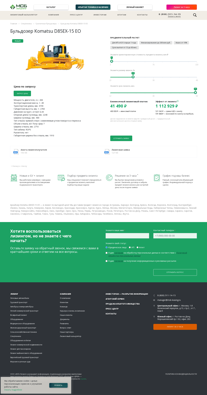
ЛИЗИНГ (14, 294)
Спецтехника (26, 23)
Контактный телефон (163, 230)
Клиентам (64, 302)
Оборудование (16, 319)
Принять (58, 385)
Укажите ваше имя (115, 230)
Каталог (50, 7)
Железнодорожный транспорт (23, 328)
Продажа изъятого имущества (123, 303)
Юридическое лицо (117, 247)
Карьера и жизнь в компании (72, 311)
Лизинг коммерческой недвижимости (26, 345)
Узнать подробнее (13, 389)
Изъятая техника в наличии (93, 7)
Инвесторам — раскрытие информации (127, 294)
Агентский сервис (115, 299)
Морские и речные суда (20, 361)
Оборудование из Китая (20, 340)
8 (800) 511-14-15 (170, 14)
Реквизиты (64, 323)
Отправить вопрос (175, 272)
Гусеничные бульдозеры (46, 23)
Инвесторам (100, 15)
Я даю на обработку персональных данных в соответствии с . (147, 254)
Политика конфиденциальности (181, 374)
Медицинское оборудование (22, 323)
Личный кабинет (135, 7)
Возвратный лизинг (18, 315)
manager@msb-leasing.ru (169, 300)
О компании (65, 298)
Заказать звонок (174, 16)
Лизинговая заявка (121, 149)
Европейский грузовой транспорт (24, 357)
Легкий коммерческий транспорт (24, 311)
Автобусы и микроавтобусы (21, 306)
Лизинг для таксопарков (20, 349)
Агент (142, 247)
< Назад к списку (19, 166)
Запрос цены (22, 93)
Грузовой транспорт (18, 302)
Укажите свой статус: (116, 243)
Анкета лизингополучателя (34, 149)
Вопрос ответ (65, 328)
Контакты (142, 15)
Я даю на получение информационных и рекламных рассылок (142, 261)
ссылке (83, 379)
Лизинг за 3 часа (182, 7)
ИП (132, 247)
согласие (118, 252)
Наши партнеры (67, 332)
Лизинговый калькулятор (23, 15)
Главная (13, 23)
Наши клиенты (66, 315)
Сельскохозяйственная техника (23, 332)
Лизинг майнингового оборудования (26, 353)
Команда (63, 306)
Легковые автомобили (19, 298)
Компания (53, 15)
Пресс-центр (76, 15)
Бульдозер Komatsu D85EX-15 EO (74, 23)
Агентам (121, 15)
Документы (64, 319)
